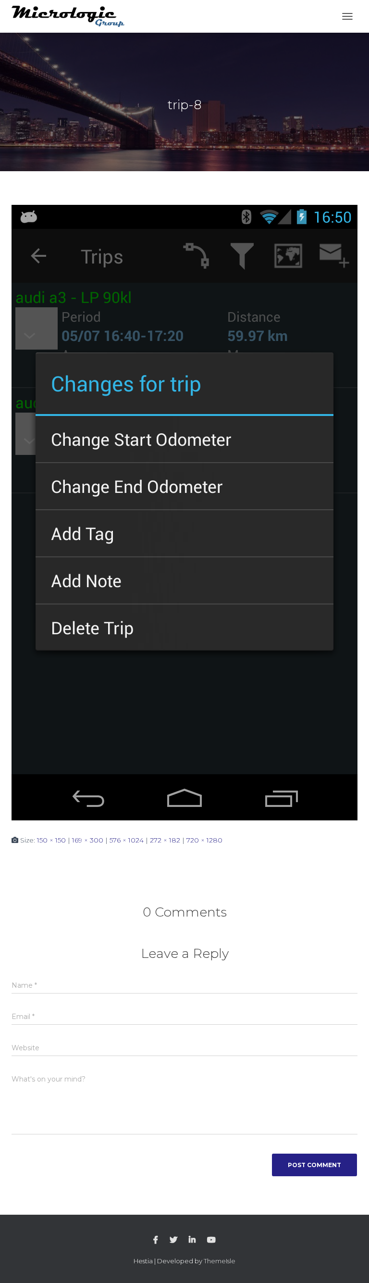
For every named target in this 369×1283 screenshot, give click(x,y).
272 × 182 (165, 840)
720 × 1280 (204, 840)
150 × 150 (51, 840)
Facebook (155, 1240)
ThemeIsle (219, 1261)
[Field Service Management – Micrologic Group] (72, 16)
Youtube (211, 1240)
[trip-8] (184, 512)
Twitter (173, 1240)
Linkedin (192, 1240)
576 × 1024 (127, 840)
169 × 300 (87, 840)
